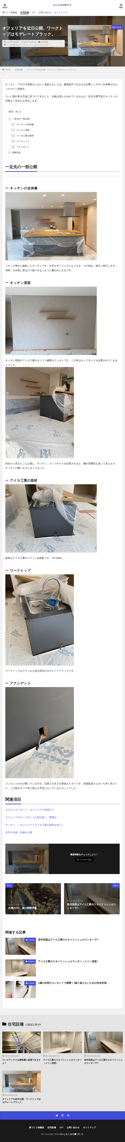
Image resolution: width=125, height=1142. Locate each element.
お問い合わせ (45, 12)
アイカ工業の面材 (23, 135)
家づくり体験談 (9, 12)
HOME (8, 70)
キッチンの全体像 (23, 124)
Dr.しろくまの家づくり (71, 1134)
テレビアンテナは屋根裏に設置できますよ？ (21, 1061)
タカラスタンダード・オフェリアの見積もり (29, 809)
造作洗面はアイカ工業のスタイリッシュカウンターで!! (68, 939)
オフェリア (20, 45)
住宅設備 (24, 12)
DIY (34, 12)
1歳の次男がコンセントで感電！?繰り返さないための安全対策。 (73, 982)
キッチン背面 (20, 130)
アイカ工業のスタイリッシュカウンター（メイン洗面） (68, 961)
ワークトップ (20, 141)
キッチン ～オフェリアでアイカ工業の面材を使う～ (34, 824)
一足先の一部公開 (19, 118)
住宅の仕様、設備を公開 (18, 832)
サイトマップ (60, 12)
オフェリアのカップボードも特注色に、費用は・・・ (34, 817)
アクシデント (20, 147)
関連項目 (15, 152)
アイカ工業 (10, 45)
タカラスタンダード (42, 45)
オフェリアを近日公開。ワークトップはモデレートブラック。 (52, 70)
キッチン (29, 45)
